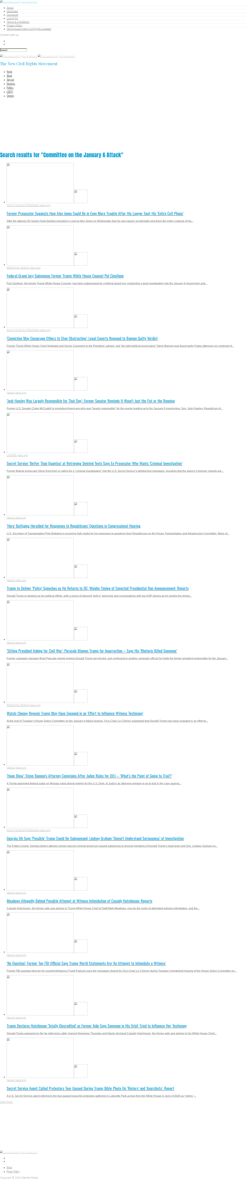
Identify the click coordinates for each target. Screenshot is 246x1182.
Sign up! (10, 80)
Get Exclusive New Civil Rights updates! (29, 29)
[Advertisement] (123, 123)
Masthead (12, 11)
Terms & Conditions (18, 21)
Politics (10, 88)
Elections (11, 84)
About (10, 7)
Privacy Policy (14, 25)
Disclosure (12, 14)
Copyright (12, 18)
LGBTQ (10, 92)
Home (9, 72)
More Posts (6, 1102)
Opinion (10, 96)
